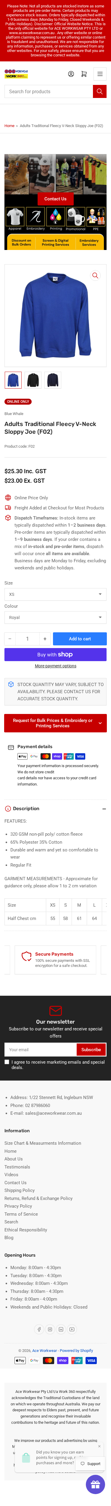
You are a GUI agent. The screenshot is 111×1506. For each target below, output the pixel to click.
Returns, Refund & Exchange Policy (38, 1198)
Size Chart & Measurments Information (42, 1143)
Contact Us (55, 199)
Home (9, 125)
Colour (11, 606)
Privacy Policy (18, 1206)
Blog (8, 1237)
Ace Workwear (44, 1350)
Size (8, 583)
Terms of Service (21, 1214)
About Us (13, 1159)
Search (11, 1222)
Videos (11, 1174)
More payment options (55, 665)
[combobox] (55, 91)
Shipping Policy (19, 1190)
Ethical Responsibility (25, 1230)
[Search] (99, 91)
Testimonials (17, 1167)
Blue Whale (13, 413)
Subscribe (91, 1049)
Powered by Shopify (76, 1350)
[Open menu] (100, 73)
